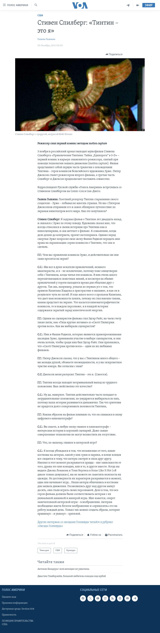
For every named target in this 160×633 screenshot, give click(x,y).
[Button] (114, 54)
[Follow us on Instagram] (105, 598)
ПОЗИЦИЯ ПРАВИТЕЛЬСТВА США (17, 623)
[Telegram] (128, 5)
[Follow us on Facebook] (83, 598)
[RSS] (113, 598)
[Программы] (137, 5)
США (40, 15)
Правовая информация (15, 603)
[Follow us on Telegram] (135, 598)
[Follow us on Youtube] (98, 598)
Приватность (9, 615)
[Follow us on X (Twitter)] (90, 598)
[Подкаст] (120, 598)
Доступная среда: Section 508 (18, 609)
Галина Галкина (46, 39)
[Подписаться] (127, 598)
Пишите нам (9, 597)
